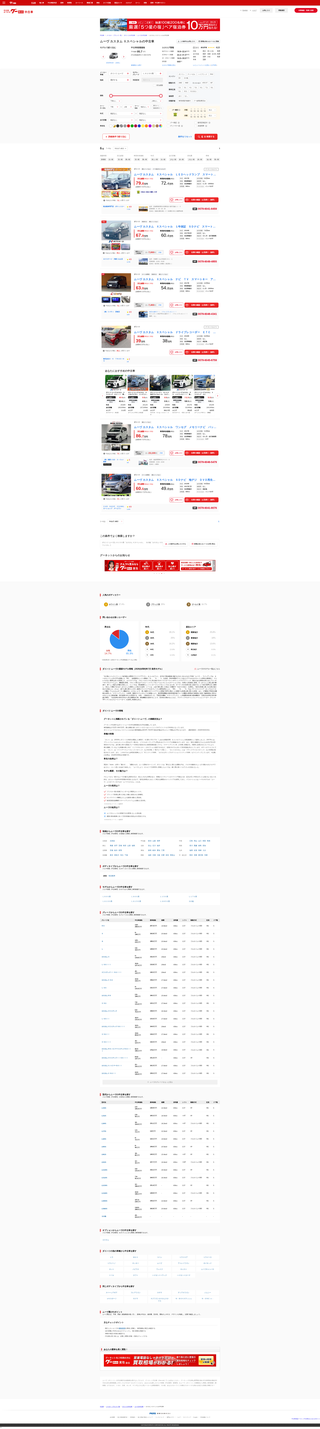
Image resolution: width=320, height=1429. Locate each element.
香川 (191, 846)
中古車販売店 (52, 3)
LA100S (104, 1170)
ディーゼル (191, 74)
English (245, 10)
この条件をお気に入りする (177, 544)
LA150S (104, 1185)
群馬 (120, 850)
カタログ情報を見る (169, 65)
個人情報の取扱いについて (145, 1417)
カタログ (129, 3)
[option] (113, 57)
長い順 (216, 159)
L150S (104, 1108)
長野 (158, 841)
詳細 (159, 252)
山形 (129, 846)
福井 (158, 846)
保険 (145, 3)
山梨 (154, 841)
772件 (128, 209)
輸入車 (42, 3)
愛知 (158, 850)
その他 (186, 78)
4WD (186, 83)
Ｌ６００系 (106, 896)
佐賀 (195, 850)
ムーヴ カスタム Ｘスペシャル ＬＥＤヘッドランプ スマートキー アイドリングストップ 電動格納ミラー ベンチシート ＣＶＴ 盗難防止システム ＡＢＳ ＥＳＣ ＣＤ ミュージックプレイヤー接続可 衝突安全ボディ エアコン (176, 174)
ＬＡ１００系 (107, 901)
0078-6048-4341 (207, 313)
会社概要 (112, 1417)
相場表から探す (136, 65)
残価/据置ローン (157, 108)
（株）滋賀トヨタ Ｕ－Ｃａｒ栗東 (113, 460)
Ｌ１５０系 (164, 896)
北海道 (112, 841)
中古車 (102, 35)
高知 (204, 846)
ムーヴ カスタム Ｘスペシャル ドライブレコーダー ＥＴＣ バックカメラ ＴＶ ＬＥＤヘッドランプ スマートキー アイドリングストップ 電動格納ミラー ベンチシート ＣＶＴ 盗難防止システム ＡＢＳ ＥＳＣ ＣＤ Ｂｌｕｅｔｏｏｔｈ (176, 332)
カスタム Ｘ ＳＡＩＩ (109, 1073)
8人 (212, 87)
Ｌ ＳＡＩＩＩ (106, 964)
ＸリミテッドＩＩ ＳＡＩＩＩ (112, 972)
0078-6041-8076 (207, 507)
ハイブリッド (202, 74)
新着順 (103, 159)
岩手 (116, 846)
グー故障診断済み (200, 101)
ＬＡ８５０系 (165, 901)
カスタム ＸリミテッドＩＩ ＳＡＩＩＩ (115, 1058)
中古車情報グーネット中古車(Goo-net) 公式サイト (306, 1419)
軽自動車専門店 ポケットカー (113, 206)
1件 (128, 361)
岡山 (195, 841)
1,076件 (213, 65)
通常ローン (156, 105)
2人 (180, 87)
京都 (154, 855)
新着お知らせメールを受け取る (204, 544)
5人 (196, 87)
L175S (104, 1131)
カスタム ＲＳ (106, 995)
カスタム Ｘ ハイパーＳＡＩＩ (112, 1065)
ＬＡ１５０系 (136, 901)
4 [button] (162, 573)
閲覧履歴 (281, 10)
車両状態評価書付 (185, 101)
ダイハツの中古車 (129, 35)
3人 (185, 87)
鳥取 (204, 841)
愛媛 (195, 846)
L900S (104, 1147)
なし (186, 96)
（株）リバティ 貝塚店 (111, 312)
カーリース (79, 3)
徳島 (200, 846)
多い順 (181, 159)
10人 (185, 91)
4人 (190, 87)
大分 (204, 850)
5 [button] (165, 573)
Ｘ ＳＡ (104, 1003)
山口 (200, 841)
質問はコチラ (170, 1417)
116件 (128, 509)
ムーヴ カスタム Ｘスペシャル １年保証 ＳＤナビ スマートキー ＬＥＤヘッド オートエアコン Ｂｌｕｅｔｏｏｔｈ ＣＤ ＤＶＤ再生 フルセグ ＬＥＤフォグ (176, 226)
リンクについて (159, 1417)
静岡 (149, 850)
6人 (201, 87)
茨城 (111, 850)
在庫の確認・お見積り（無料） (203, 200)
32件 (128, 314)
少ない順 (173, 159)
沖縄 (206, 855)
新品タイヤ (118, 3)
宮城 (120, 846)
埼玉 (122, 855)
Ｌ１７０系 (193, 896)
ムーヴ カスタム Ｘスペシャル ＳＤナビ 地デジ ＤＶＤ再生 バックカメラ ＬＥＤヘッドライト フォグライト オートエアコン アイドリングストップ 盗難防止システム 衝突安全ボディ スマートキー (176, 479)
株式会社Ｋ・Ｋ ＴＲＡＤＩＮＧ (113, 360)
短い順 (209, 159)
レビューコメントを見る (201, 65)
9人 (180, 91)
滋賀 (149, 855)
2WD (180, 83)
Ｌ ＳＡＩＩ (106, 1019)
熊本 (191, 855)
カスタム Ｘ (106, 957)
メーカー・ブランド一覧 (114, 35)
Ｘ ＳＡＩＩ (106, 1034)
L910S (104, 1162)
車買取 (69, 3)
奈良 (167, 855)
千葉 (126, 855)
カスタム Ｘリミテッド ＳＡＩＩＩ (113, 1026)
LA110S (104, 1178)
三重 (162, 850)
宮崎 (195, 855)
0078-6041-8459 (207, 208)
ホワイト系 (113, 604)
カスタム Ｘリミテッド (109, 1011)
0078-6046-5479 (207, 462)
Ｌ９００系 (135, 896)
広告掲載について (205, 1417)
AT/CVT (205, 83)
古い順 (111, 159)
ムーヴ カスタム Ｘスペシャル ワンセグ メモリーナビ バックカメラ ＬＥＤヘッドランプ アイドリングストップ (176, 427)
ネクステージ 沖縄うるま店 (113, 259)
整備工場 (90, 3)
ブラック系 (155, 604)
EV (180, 78)
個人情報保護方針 (123, 1417)
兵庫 (162, 855)
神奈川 (116, 855)
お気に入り (266, 10)
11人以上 (193, 91)
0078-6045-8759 (207, 360)
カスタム (105, 1240)
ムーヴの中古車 (142, 35)
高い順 (128, 159)
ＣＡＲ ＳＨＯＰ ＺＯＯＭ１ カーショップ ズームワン (114, 507)
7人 (207, 87)
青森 (111, 846)
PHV (211, 74)
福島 (133, 846)
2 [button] (157, 573)
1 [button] (155, 573)
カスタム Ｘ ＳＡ (107, 980)
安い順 (120, 159)
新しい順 (155, 159)
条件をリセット (185, 137)
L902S (104, 1154)
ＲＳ (103, 926)
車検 (98, 3)
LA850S (104, 1201)
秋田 (124, 846)
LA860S (104, 1209)
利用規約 (132, 1417)
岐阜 (154, 850)
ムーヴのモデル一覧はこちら (208, 669)
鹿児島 (200, 855)
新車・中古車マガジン (158, 3)
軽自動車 (112, 876)
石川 (154, 846)
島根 (208, 841)
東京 (111, 855)
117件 (128, 262)
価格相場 (122, 1328)
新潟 (149, 841)
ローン (138, 3)
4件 (128, 462)
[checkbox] (170, 110)
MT (211, 83)
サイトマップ (187, 1417)
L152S (104, 1116)
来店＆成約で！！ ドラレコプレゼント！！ (163, 311)
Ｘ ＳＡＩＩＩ (106, 1042)
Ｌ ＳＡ (104, 988)
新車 (62, 3)
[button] (102, 395)
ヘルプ (254, 10)
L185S (104, 1139)
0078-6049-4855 (207, 261)
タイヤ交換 (107, 3)
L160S (104, 1123)
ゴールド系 (196, 604)
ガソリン (182, 74)
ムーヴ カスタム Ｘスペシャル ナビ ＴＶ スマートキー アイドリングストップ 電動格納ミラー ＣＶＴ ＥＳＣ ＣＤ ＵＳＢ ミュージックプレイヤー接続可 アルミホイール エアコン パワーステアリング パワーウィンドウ (176, 279)
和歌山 (172, 855)
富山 (149, 846)
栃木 (116, 850)
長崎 (200, 850)
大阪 (158, 855)
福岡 (191, 850)
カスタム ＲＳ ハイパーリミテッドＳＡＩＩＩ (116, 1050)
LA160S (104, 1193)
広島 (191, 841)
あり (180, 96)
